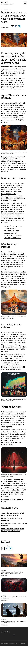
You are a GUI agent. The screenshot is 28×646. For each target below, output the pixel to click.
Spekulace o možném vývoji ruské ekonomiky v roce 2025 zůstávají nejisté (13, 622)
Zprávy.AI (6, 2)
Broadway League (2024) (9, 338)
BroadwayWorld (6, 499)
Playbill (3, 501)
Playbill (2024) (19, 280)
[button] (25, 3)
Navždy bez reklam (7, 4)
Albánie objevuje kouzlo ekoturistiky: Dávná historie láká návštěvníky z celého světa (12, 572)
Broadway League (17, 499)
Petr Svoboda (4, 27)
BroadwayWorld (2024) (8, 194)
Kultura (10, 9)
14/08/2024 (3, 595)
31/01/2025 (3, 570)
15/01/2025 (3, 619)
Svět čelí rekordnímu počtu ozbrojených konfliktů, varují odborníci (13, 597)
